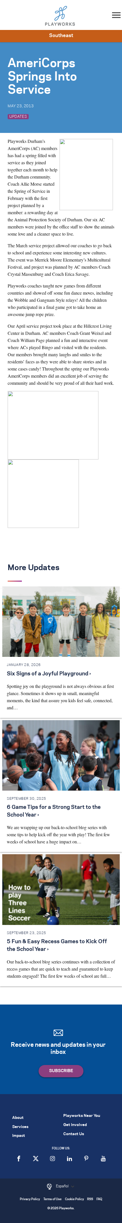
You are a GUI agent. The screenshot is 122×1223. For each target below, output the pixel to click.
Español (63, 1186)
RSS (90, 1199)
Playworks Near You (81, 1116)
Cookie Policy (74, 1199)
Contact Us (73, 1134)
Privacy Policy (30, 1199)
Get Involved (75, 1125)
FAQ (99, 1199)
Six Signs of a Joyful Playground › (49, 674)
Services (20, 1127)
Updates (18, 116)
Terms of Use (52, 1199)
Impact (18, 1136)
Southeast (61, 35)
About (18, 1118)
